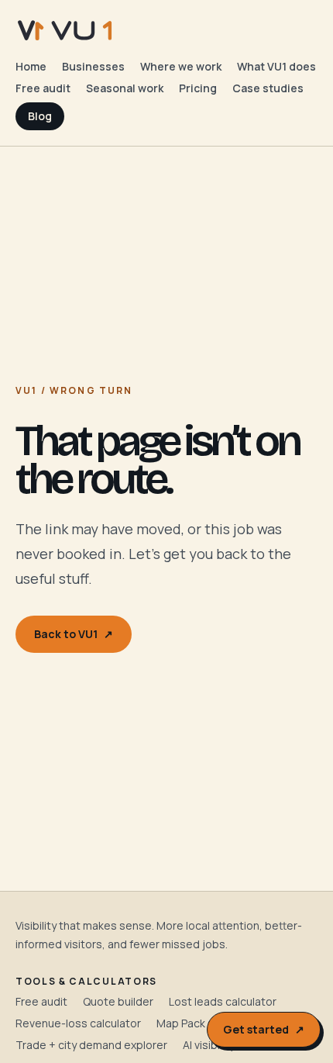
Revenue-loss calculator (78, 1023)
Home (30, 66)
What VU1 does (276, 66)
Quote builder (118, 1001)
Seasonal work (124, 88)
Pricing (198, 88)
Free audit (42, 88)
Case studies (268, 88)
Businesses (93, 66)
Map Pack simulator (206, 1023)
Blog (40, 116)
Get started (263, 1029)
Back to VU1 (73, 633)
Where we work (180, 66)
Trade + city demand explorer (91, 1044)
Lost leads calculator (222, 1001)
